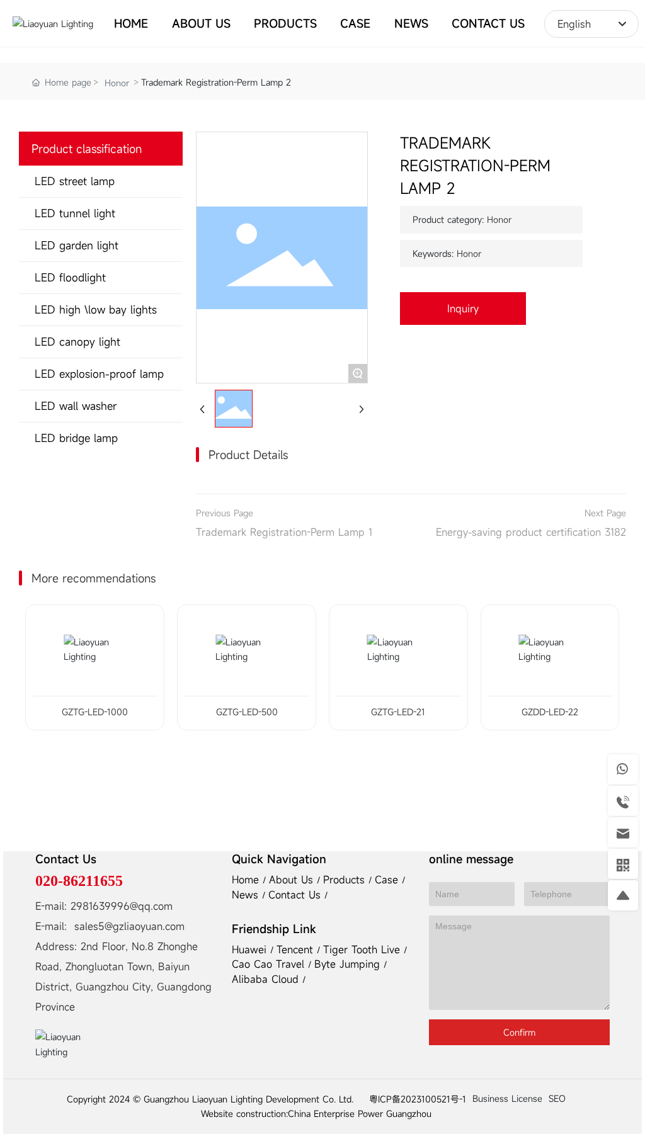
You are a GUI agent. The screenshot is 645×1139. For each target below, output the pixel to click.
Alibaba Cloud (267, 979)
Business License (507, 1098)
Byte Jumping (349, 964)
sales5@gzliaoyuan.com (129, 926)
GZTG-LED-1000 (95, 712)
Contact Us (296, 895)
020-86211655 (79, 881)
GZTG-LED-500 (247, 712)
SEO (557, 1098)
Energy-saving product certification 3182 (531, 532)
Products (345, 880)
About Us (293, 880)
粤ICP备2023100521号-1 (417, 1099)
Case (388, 880)
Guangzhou (408, 1113)
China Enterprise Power (335, 1113)
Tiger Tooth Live (363, 949)
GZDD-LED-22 (550, 712)
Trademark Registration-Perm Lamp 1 (284, 532)
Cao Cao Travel (270, 964)
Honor (117, 83)
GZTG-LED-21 (398, 712)
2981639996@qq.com (122, 906)
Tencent (297, 949)
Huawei (251, 949)
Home (247, 880)
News (247, 895)
